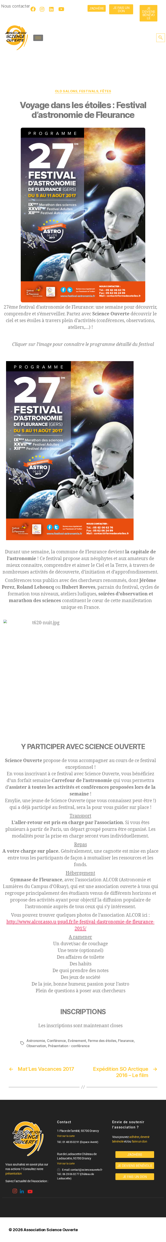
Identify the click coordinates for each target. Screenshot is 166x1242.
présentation (13, 1173)
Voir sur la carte (65, 1136)
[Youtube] (61, 9)
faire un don (139, 1141)
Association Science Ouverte (51, 1229)
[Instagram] (43, 9)
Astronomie (35, 1040)
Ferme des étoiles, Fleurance (111, 1040)
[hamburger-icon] (38, 38)
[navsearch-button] (160, 37)
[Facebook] (33, 9)
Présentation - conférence (69, 1046)
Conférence (56, 1040)
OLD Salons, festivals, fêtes (83, 91)
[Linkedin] (21, 1190)
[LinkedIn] (52, 9)
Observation (36, 1046)
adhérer (134, 1137)
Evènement (77, 1040)
